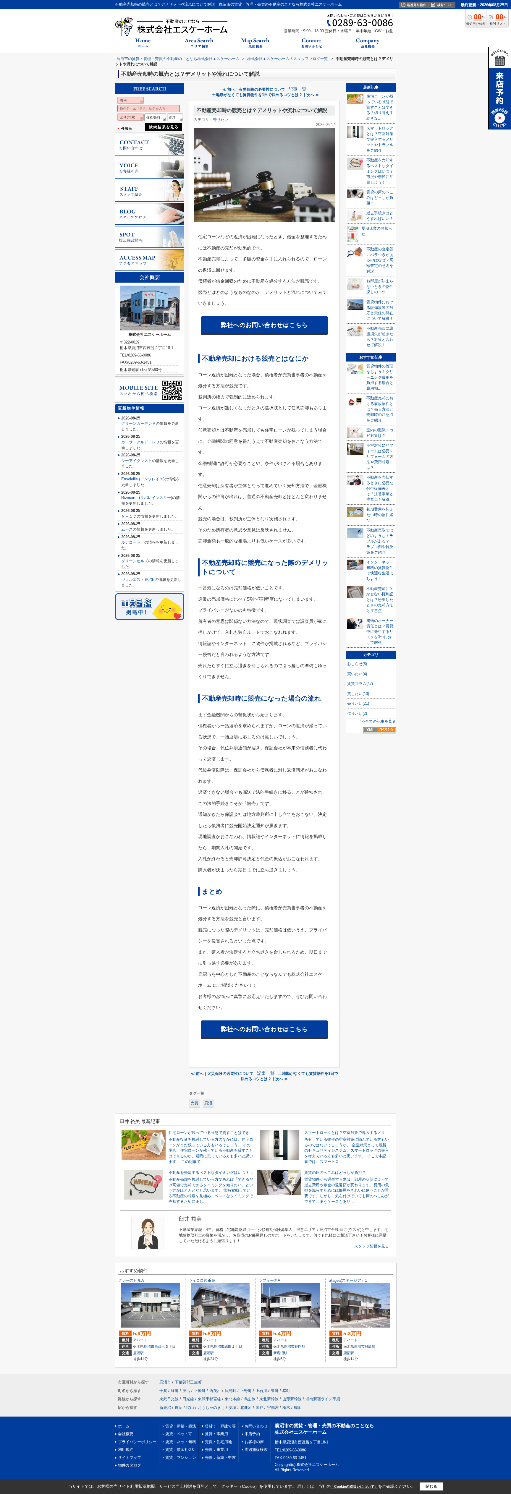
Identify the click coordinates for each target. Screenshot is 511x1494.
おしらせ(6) (357, 664)
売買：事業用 (216, 1449)
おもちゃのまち (211, 1407)
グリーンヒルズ (134, 561)
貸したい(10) (358, 693)
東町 (275, 1390)
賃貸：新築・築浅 (180, 1426)
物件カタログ (129, 1465)
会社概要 (125, 1434)
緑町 (228, 1346)
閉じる (431, 1486)
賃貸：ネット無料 (180, 1442)
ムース (127, 529)
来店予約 (252, 1434)
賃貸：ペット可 (178, 1434)
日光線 (188, 1399)
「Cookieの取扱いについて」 (354, 1487)
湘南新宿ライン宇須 (322, 1399)
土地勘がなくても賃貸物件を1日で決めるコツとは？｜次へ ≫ (265, 95)
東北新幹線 (269, 1399)
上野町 (246, 1390)
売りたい (220, 119)
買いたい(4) (357, 674)
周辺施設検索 (256, 1449)
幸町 (286, 1390)
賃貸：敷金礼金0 (179, 1449)
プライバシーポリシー (137, 1442)
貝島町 (370, 1346)
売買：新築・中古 (220, 1457)
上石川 (261, 1390)
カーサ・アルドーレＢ (140, 442)
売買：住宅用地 (218, 1442)
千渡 (163, 1390)
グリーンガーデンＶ (138, 423)
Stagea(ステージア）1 (348, 1280)
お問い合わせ (256, 1426)
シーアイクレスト (136, 460)
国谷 (259, 1407)
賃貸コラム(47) (360, 683)
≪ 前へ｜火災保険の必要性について (253, 89)
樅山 (190, 1407)
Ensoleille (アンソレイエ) (142, 479)
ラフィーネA (269, 1280)
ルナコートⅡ (132, 542)
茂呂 (186, 1390)
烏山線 (250, 1399)
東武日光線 (169, 1399)
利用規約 (125, 1449)
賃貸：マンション (180, 1457)
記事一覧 (297, 89)
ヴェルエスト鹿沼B (138, 579)
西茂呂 (159, 1346)
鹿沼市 (149, 1346)
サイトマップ (129, 1457)
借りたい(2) (357, 713)
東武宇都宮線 (209, 1399)
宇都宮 (273, 1407)
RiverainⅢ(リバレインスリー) (146, 497)
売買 (194, 1103)
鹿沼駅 (138, 1353)
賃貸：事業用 (216, 1434)
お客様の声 (254, 1442)
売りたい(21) (358, 703)
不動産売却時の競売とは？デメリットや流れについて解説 (262, 110)
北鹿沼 (246, 1407)
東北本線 (232, 1399)
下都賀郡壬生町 (188, 1382)
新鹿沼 (165, 1407)
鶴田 (298, 1407)
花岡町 (300, 1346)
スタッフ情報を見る (371, 1246)
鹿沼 (208, 1103)
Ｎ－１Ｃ (129, 516)
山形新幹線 (292, 1399)
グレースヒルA (131, 1280)
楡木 (286, 1407)
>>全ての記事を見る (378, 721)
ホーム (124, 1426)
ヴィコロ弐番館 (201, 1280)
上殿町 (200, 1390)
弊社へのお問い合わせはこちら (264, 325)
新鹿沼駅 (280, 1353)
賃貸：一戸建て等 (220, 1426)
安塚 (232, 1407)
